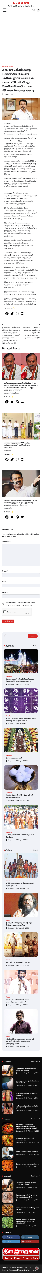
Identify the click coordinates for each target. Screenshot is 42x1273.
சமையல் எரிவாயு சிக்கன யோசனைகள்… (27, 1151)
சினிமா (8, 881)
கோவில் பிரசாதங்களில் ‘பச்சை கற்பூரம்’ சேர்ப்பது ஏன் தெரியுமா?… (20, 796)
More (35, 646)
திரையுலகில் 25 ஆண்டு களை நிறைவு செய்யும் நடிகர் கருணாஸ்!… (19, 924)
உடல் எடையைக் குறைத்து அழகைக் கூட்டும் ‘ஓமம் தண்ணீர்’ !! (26, 1069)
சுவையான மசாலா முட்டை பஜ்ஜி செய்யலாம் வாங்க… (25, 1139)
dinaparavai (11, 684)
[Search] (38, 10)
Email (4, 581)
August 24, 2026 (33, 1073)
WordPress (31, 1270)
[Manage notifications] (37, 1268)
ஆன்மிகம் (9, 676)
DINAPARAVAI (21, 3)
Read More (34, 1062)
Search (33, 636)
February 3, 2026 (33, 1131)
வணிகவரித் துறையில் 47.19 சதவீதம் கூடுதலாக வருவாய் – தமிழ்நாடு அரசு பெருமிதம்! (17, 445)
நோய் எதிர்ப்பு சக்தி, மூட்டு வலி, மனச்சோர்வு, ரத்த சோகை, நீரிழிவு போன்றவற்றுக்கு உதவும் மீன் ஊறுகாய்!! (27, 1126)
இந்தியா (11, 66)
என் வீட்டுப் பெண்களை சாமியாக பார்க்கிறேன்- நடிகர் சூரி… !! (17, 1000)
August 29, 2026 (23, 684)
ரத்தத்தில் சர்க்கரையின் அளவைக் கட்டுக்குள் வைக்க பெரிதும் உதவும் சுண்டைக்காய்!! (25, 1221)
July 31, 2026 (32, 1212)
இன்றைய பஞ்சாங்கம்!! (14, 758)
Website (5, 592)
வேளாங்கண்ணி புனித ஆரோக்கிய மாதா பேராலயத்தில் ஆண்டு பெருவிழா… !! (20, 680)
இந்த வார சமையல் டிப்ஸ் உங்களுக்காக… (27, 1164)
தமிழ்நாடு (5, 66)
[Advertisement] (21, 36)
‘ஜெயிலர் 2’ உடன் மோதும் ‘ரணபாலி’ (18, 962)
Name (5, 571)
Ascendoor (13, 1270)
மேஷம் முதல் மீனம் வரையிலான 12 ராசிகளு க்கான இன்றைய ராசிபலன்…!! (21, 719)
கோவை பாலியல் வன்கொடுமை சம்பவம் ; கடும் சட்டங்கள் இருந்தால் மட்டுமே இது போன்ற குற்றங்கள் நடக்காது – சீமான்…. (20, 502)
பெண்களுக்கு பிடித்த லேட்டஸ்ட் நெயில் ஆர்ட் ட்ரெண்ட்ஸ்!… (27, 1107)
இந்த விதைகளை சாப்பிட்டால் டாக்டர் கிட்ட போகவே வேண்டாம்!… (26, 1196)
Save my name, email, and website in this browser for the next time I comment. (20, 603)
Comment (6, 541)
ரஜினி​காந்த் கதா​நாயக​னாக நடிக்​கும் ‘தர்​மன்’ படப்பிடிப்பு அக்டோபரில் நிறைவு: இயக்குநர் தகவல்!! (20, 1041)
